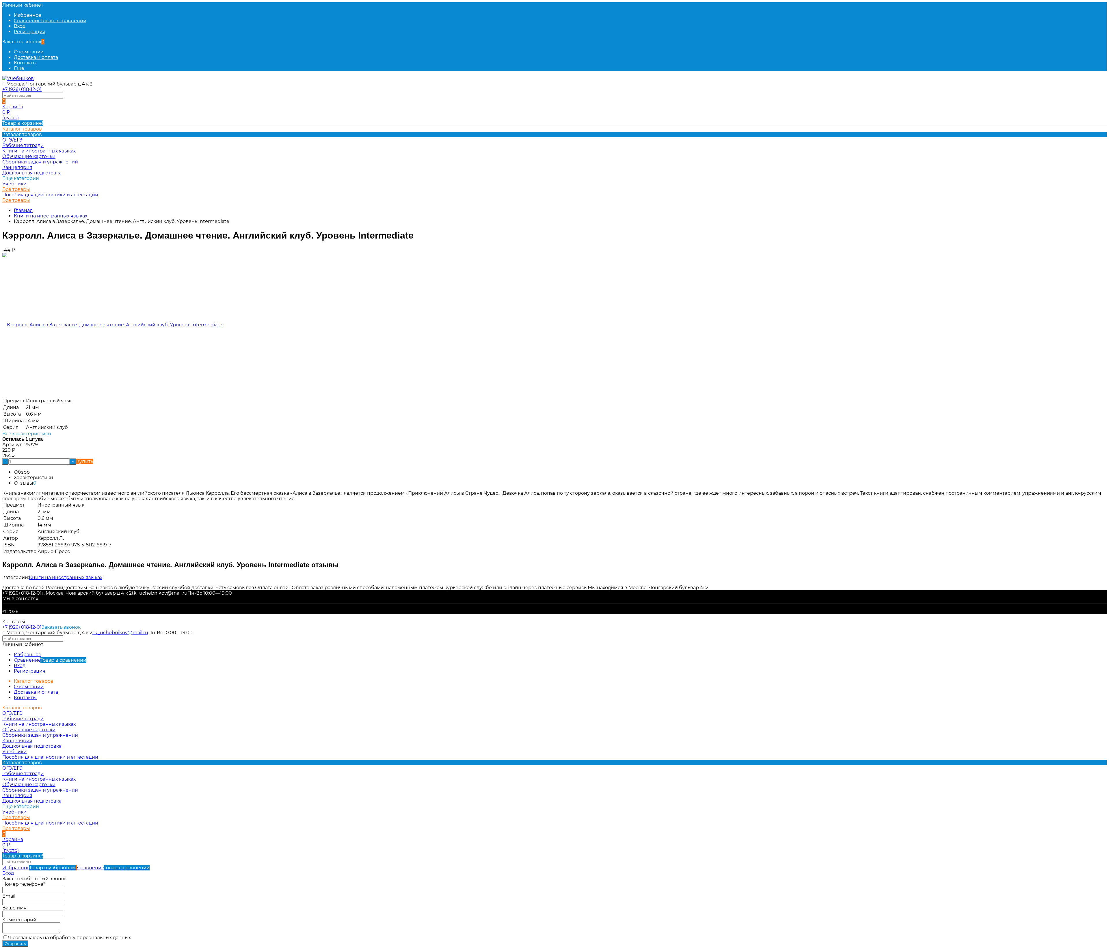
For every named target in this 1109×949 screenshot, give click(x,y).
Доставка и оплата (36, 57)
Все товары (16, 189)
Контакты (25, 63)
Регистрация (29, 31)
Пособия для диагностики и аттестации (50, 195)
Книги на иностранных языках (50, 216)
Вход (19, 26)
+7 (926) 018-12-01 (22, 89)
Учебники (14, 184)
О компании (29, 52)
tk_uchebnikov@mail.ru (159, 593)
